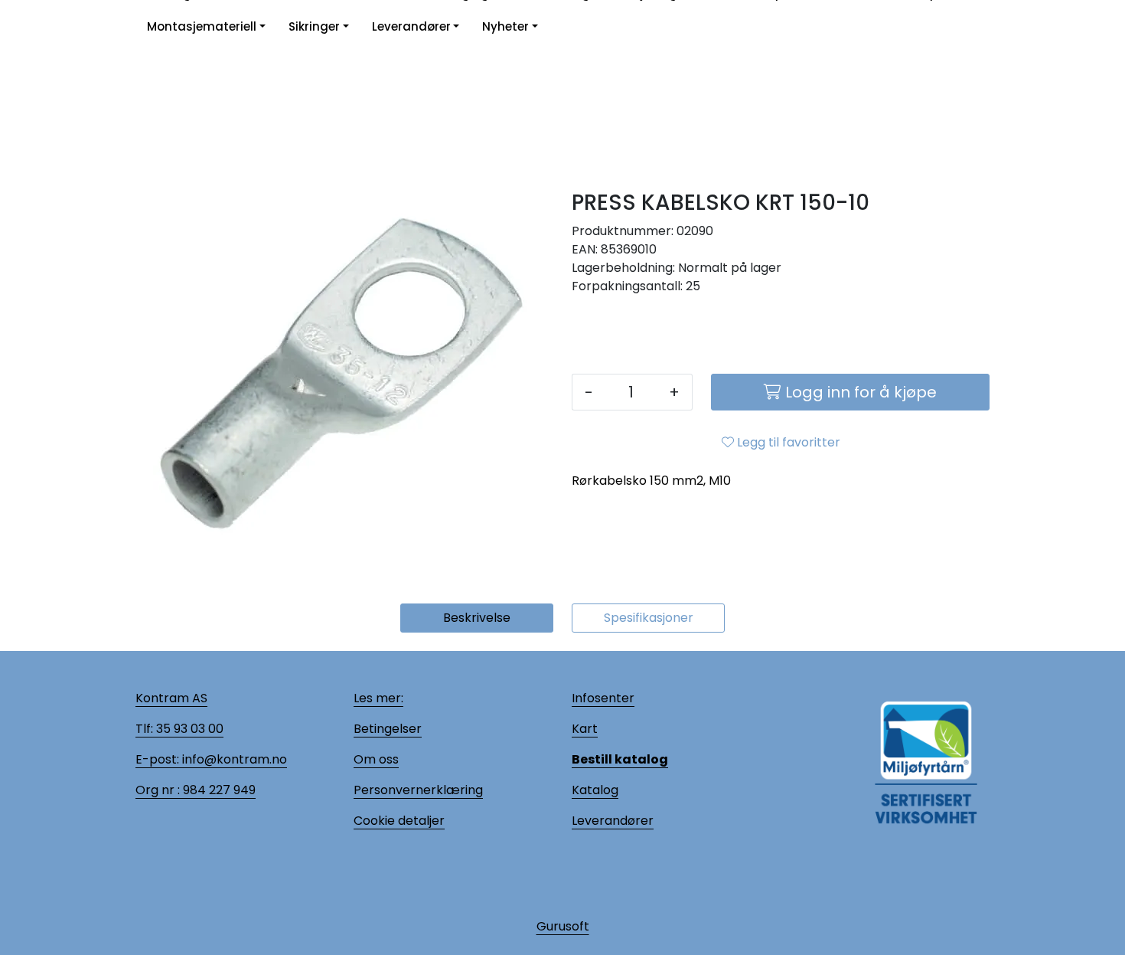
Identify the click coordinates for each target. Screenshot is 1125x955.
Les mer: (378, 698)
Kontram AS (171, 698)
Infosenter (603, 698)
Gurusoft (562, 926)
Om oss (376, 759)
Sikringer (314, 26)
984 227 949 (218, 790)
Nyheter (505, 26)
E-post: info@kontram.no (211, 759)
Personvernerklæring (418, 790)
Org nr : (157, 790)
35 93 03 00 (188, 729)
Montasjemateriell (201, 26)
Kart (585, 729)
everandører (615, 820)
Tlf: (144, 729)
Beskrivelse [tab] (476, 617)
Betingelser (388, 729)
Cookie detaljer (399, 820)
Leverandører (411, 26)
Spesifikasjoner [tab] (648, 617)
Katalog (595, 790)
